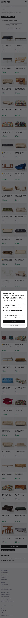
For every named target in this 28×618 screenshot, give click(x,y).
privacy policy (18, 315)
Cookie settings (14, 325)
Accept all (14, 321)
